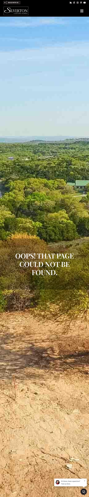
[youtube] (84, 2)
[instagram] (77, 2)
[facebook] (74, 2)
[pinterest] (81, 2)
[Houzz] (70, 2)
